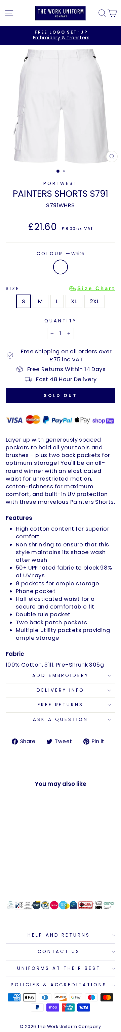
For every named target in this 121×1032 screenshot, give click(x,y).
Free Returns (61, 705)
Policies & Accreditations (59, 985)
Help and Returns (59, 935)
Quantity (60, 321)
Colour (60, 254)
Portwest (60, 183)
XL (74, 301)
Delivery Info (60, 690)
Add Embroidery (60, 675)
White (60, 267)
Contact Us (59, 951)
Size (60, 288)
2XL (94, 301)
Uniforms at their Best (58, 968)
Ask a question (60, 719)
